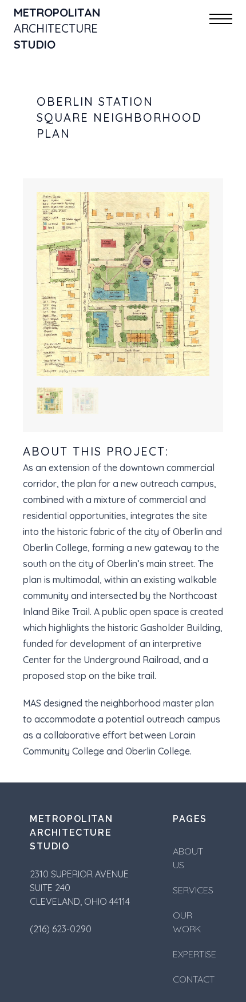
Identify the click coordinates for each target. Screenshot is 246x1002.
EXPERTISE (194, 954)
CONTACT (194, 979)
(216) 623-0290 (61, 929)
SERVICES (193, 890)
